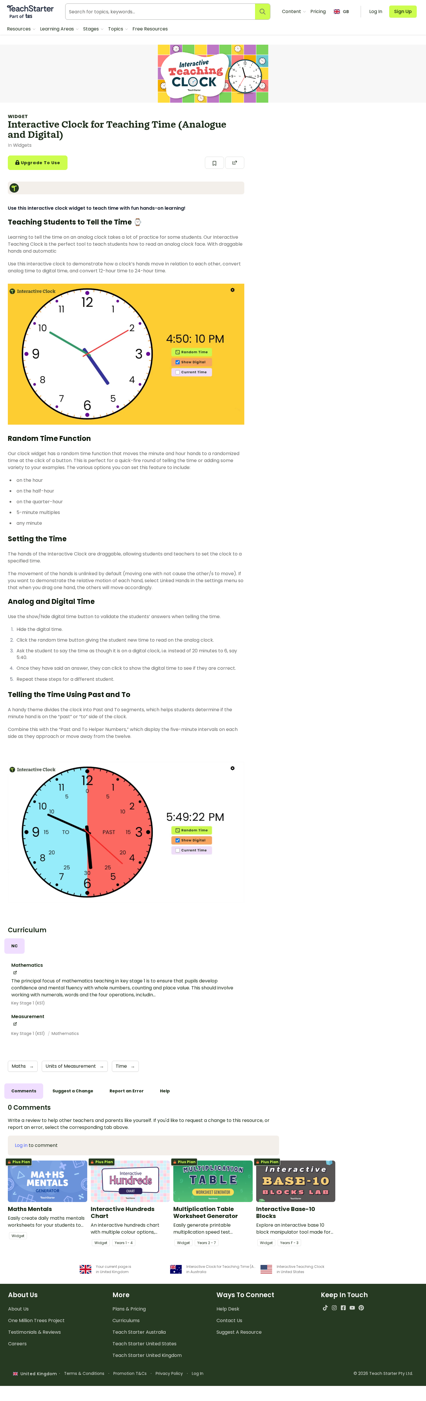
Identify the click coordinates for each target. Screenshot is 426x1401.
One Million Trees (36, 1320)
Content (292, 11)
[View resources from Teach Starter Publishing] (16, 188)
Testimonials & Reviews (34, 1332)
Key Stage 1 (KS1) (28, 1003)
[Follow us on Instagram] (334, 1308)
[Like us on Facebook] (343, 1308)
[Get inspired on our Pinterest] (361, 1308)
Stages (91, 29)
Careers (17, 1343)
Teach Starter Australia (139, 1332)
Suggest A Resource (239, 1332)
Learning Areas (57, 29)
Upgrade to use (40, 163)
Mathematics (65, 1033)
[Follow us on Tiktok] (325, 1308)
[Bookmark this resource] (214, 163)
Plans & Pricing (129, 1309)
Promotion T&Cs (130, 1373)
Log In (197, 1373)
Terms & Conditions (84, 1373)
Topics (116, 29)
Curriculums (126, 1320)
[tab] (14, 946)
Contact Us (229, 1320)
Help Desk (227, 1309)
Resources (19, 29)
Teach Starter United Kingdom (147, 1355)
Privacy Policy (169, 1373)
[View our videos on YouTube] (352, 1308)
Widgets (22, 145)
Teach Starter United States (144, 1343)
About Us (18, 1309)
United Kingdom (37, 1374)
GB (346, 12)
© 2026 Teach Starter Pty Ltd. (383, 1373)
